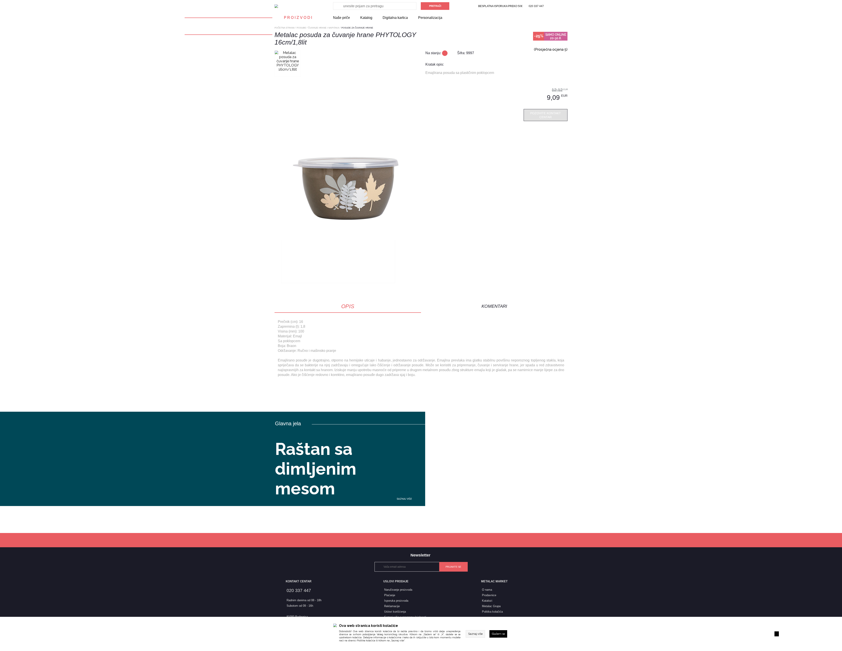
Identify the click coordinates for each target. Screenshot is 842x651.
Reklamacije (392, 606)
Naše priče (341, 18)
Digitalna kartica (395, 18)
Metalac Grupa (491, 606)
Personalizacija (430, 18)
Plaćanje (389, 595)
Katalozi (487, 600)
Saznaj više (404, 498)
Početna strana (285, 28)
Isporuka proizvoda (396, 600)
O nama (487, 589)
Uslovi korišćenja (395, 611)
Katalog (366, 18)
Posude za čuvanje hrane (357, 28)
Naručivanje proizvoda (398, 589)
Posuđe (301, 28)
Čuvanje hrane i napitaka (323, 28)
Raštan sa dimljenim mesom (315, 468)
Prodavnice (489, 595)
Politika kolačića (366, 640)
